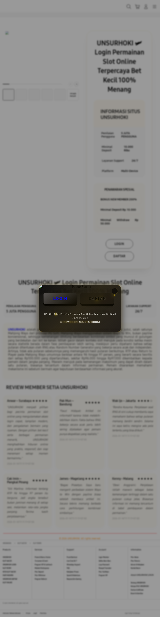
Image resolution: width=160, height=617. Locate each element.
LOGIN (60, 298)
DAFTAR (97, 298)
